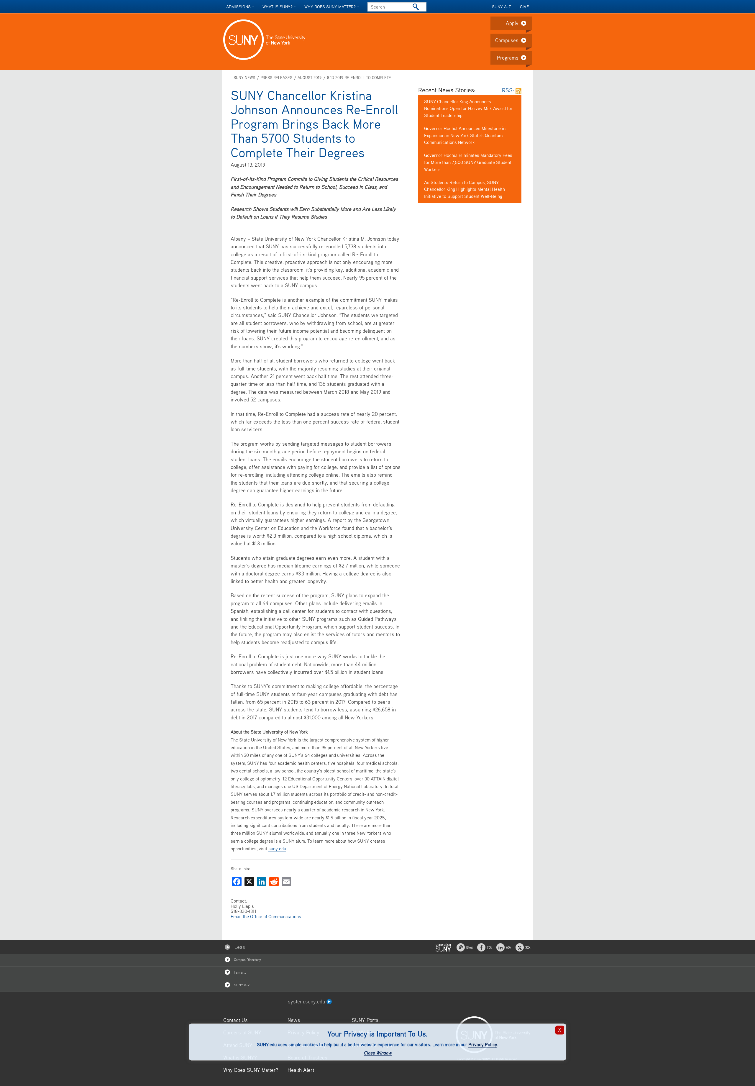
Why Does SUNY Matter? (250, 1070)
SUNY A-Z (501, 6)
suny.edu (277, 848)
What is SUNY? (277, 6)
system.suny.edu (307, 1001)
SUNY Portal (366, 1020)
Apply (512, 23)
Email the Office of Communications (266, 916)
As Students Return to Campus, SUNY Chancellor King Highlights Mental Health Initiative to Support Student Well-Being (464, 189)
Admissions (238, 6)
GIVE (524, 6)
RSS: (509, 90)
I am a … (239, 972)
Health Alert (301, 1070)
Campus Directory (247, 959)
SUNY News (244, 78)
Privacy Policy (482, 1044)
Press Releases (276, 78)
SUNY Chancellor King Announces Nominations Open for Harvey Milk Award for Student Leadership (468, 108)
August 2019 (309, 78)
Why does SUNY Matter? (330, 6)
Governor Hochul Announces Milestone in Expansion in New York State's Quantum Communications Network (464, 135)
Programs (507, 58)
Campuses (506, 40)
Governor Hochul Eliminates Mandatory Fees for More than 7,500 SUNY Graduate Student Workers (468, 162)
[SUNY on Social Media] (443, 947)
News (294, 1020)
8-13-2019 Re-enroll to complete (359, 78)
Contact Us (235, 1020)
